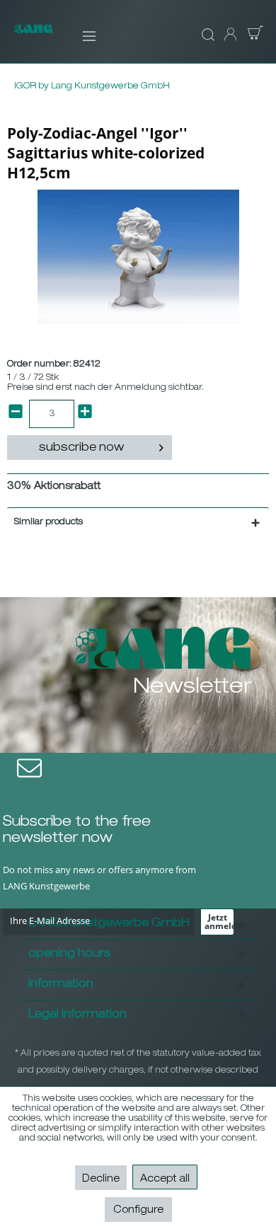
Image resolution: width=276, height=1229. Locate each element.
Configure (138, 1211)
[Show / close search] (206, 35)
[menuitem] (80, 35)
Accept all (165, 1179)
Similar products (48, 522)
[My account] (229, 35)
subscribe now (81, 448)
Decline (101, 1179)
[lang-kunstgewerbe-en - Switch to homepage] (33, 36)
